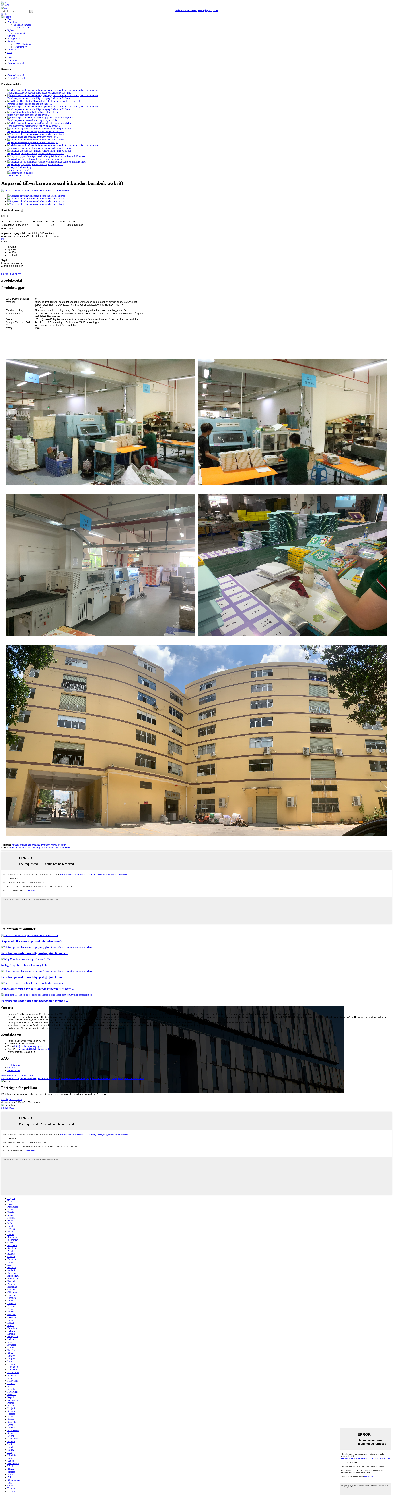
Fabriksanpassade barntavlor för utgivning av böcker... (33, 120)
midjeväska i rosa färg (18, 170)
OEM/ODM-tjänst (22, 44)
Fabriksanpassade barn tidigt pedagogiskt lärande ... (34, 953)
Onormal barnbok (22, 27)
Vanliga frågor (14, 38)
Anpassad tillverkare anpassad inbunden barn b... (32, 941)
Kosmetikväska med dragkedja (76, 1078)
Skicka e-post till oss (11, 274)
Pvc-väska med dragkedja (104, 1078)
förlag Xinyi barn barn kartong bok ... (25, 965)
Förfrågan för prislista (11, 1099)
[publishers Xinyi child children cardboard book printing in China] (26, 959)
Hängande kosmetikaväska (131, 1078)
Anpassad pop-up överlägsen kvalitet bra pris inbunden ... (35, 159)
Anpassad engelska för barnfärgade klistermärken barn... (37, 988)
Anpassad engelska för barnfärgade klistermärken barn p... (35, 131)
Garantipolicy (20, 47)
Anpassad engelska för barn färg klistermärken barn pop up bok (39, 847)
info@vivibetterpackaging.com (29, 1046)
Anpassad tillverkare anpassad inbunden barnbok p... (32, 137)
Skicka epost (7, 1107)
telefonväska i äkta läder (19, 175)
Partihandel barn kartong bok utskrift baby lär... (30, 103)
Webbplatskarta (25, 1075)
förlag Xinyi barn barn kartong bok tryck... (28, 114)
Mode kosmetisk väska (49, 1078)
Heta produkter (8, 1075)
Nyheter (11, 30)
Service (11, 41)
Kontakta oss (13, 49)
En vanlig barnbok (22, 24)
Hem (9, 19)
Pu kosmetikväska (10, 1078)
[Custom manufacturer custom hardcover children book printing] (29, 935)
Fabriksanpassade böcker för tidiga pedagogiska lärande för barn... (39, 92)
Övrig (10, 52)
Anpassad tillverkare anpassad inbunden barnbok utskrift (38, 845)
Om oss (11, 36)
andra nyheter (20, 33)
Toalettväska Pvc (28, 1078)
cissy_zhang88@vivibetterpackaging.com (36, 1049)
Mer (3, 239)
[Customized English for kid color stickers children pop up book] (33, 983)
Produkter (12, 22)
